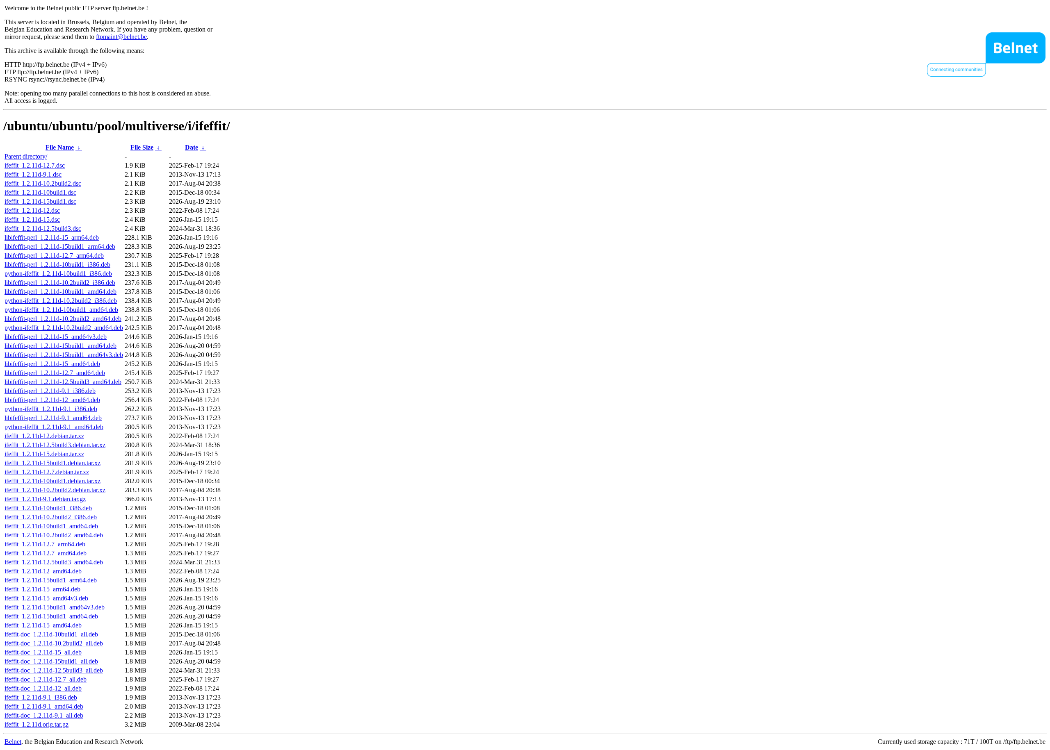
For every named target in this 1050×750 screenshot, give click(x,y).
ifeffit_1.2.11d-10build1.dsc (40, 192)
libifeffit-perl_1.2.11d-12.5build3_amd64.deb (63, 381)
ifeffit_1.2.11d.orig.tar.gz (36, 724)
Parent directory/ (26, 156)
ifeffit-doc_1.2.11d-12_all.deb (43, 688)
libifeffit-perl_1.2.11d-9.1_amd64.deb (53, 417)
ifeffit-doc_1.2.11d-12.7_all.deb (46, 679)
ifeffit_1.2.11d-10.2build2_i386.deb (51, 517)
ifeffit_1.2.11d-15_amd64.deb (43, 625)
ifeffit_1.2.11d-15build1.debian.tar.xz (52, 462)
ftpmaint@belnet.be (121, 36)
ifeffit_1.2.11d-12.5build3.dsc (43, 228)
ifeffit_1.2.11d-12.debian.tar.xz (44, 435)
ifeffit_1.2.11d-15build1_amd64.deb (51, 616)
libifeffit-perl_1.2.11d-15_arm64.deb (52, 237)
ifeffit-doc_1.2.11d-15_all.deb (43, 652)
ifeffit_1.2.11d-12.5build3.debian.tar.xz (55, 444)
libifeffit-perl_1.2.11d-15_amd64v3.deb (56, 336)
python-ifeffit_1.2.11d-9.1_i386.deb (51, 408)
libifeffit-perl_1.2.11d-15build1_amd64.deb (60, 345)
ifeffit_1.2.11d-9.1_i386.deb (41, 697)
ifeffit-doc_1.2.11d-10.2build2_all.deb (54, 643)
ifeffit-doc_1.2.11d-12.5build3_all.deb (54, 670)
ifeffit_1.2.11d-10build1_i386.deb (48, 508)
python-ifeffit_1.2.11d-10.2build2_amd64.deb (64, 327)
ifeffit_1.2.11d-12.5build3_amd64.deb (54, 562)
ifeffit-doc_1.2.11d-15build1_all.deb (51, 661)
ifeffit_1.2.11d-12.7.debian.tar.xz (47, 471)
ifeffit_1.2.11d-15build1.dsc (40, 201)
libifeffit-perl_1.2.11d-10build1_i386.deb (57, 264)
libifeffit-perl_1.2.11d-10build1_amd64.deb (60, 291)
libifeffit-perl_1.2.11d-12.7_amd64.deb (55, 372)
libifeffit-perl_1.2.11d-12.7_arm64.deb (54, 255)
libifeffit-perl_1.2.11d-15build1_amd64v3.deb (64, 354)
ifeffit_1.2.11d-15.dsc (32, 219)
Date (191, 147)
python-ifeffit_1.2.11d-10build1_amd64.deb (61, 309)
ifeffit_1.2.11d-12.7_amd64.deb (46, 553)
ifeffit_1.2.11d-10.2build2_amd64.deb (54, 535)
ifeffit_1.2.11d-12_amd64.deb (43, 571)
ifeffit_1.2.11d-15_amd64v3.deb (46, 598)
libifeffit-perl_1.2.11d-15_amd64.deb (52, 363)
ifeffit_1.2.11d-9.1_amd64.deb (44, 706)
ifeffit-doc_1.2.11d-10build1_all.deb (51, 634)
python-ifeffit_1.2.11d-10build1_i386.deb (58, 273)
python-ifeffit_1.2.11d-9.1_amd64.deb (54, 426)
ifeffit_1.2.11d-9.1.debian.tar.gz (45, 498)
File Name (60, 147)
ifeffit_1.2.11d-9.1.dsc (33, 174)
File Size (141, 147)
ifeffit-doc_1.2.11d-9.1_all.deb (44, 715)
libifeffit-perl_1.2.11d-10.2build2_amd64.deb (63, 318)
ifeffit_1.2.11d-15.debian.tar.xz (44, 453)
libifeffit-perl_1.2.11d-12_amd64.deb (52, 399)
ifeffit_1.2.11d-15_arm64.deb (42, 589)
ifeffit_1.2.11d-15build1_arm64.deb (51, 580)
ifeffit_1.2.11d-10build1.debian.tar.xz (52, 480)
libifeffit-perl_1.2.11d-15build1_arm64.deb (60, 246)
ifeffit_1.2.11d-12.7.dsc (35, 165)
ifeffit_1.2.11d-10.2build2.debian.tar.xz (55, 489)
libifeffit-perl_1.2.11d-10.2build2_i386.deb (60, 282)
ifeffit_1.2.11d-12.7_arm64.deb (45, 544)
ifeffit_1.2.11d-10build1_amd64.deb (51, 526)
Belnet (13, 741)
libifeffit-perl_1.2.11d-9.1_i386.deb (50, 390)
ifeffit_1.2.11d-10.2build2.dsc (43, 183)
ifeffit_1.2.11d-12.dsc (32, 210)
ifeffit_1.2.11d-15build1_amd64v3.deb (55, 607)
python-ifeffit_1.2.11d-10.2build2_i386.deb (61, 300)
